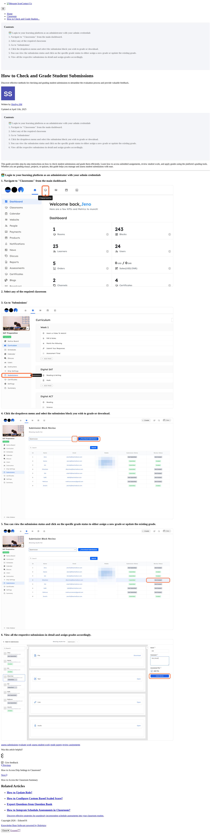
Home (9, 14)
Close (5, 831)
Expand (14, 830)
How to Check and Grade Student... (23, 19)
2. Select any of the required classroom (27, 41)
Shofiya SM (16, 104)
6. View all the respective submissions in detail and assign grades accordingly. (46, 57)
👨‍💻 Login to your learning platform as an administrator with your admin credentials (49, 33)
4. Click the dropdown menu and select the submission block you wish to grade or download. (53, 49)
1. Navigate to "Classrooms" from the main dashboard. (35, 37)
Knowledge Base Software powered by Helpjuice (23, 825)
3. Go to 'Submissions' (19, 45)
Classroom (12, 16)
